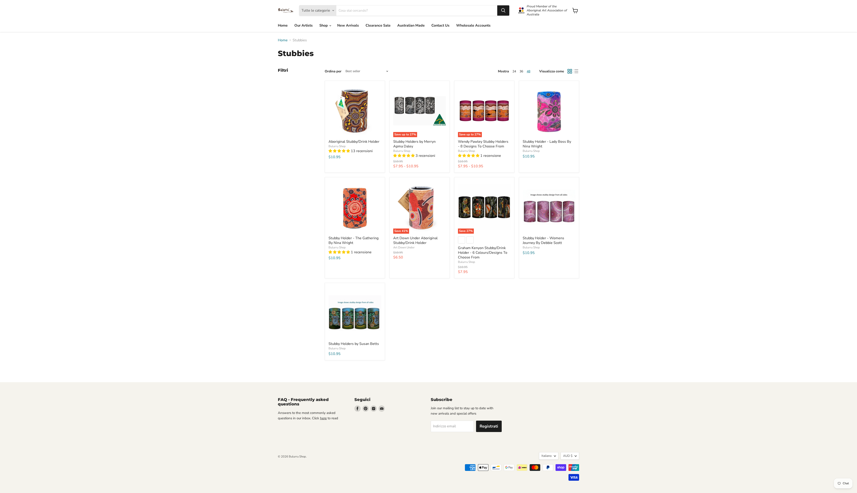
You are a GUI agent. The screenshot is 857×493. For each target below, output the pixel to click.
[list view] (576, 71)
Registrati (489, 426)
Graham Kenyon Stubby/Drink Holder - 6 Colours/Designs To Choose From (482, 252)
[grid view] (570, 71)
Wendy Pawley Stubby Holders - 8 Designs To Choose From (483, 144)
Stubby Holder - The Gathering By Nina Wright (354, 240)
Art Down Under (404, 247)
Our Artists (303, 25)
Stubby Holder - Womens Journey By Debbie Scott (543, 240)
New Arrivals (348, 25)
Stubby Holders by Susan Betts (354, 343)
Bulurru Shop (337, 146)
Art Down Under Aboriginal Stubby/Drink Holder (415, 240)
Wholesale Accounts (473, 25)
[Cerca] (503, 10)
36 (521, 71)
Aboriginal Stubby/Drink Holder (354, 141)
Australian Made (411, 25)
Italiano (546, 456)
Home (283, 25)
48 (528, 71)
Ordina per (333, 71)
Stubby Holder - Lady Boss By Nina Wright (547, 144)
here (323, 418)
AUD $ (567, 456)
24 (514, 71)
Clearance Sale (378, 25)
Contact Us (440, 25)
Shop (324, 25)
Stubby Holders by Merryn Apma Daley (414, 144)
